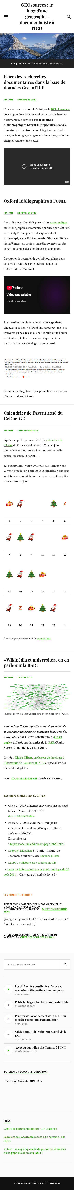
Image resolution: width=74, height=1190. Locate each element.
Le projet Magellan (20, 850)
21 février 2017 (26, 213)
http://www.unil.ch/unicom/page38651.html (37, 844)
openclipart (44, 638)
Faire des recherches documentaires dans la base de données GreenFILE (34, 81)
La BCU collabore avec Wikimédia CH (32, 862)
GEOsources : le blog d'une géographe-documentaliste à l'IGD (37, 16)
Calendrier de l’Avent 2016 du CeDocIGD (33, 415)
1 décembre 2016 (27, 430)
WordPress (52, 1183)
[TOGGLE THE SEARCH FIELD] (68, 16)
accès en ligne (58, 222)
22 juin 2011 (24, 677)
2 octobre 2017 (26, 99)
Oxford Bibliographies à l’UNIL (35, 201)
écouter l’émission (24, 778)
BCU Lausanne (60, 109)
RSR (51, 742)
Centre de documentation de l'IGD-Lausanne (30, 1128)
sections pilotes (49, 855)
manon (8, 99)
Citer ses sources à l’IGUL (37, 937)
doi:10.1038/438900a (21, 816)
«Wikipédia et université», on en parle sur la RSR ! (36, 662)
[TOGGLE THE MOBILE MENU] (6, 16)
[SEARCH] (65, 964)
